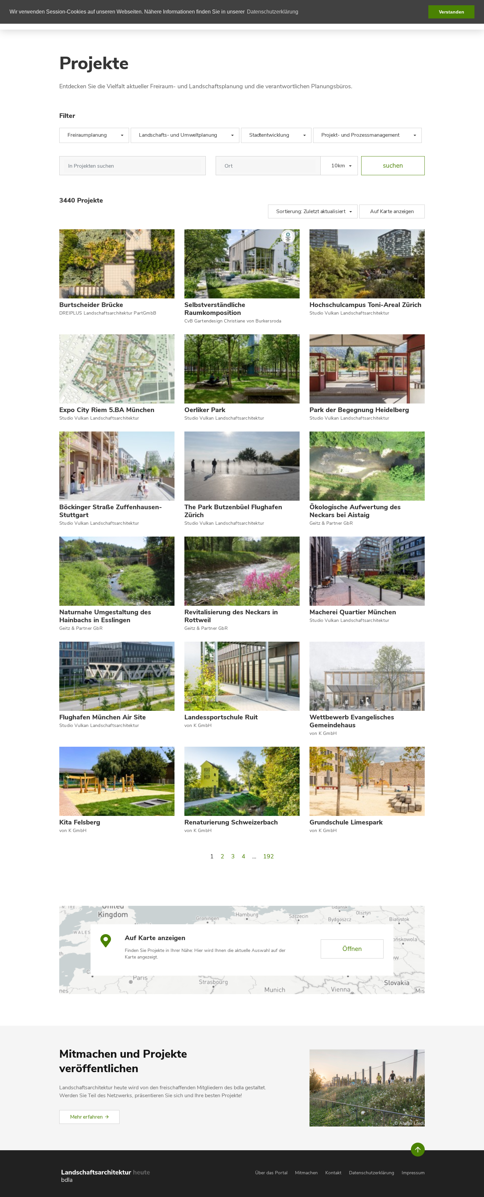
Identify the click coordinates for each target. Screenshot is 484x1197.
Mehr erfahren (86, 1117)
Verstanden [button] (451, 11)
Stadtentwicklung (272, 135)
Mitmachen (306, 1173)
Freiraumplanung (90, 135)
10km (338, 165)
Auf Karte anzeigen (392, 211)
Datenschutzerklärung (371, 1173)
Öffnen (352, 949)
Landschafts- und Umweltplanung (181, 135)
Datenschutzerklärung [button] (272, 11)
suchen (393, 165)
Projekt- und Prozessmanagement (363, 135)
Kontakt (333, 1173)
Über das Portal (271, 1173)
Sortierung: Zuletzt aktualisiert (310, 211)
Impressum (413, 1173)
